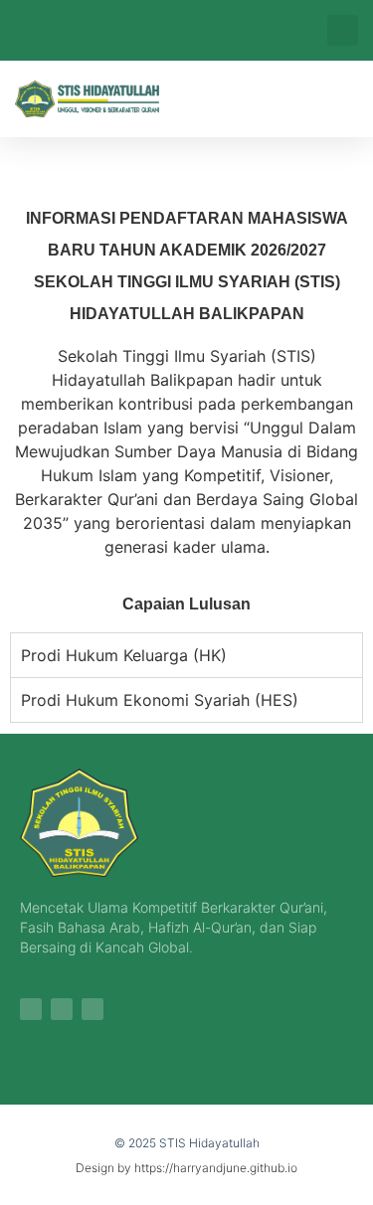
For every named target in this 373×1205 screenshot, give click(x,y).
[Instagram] (31, 1009)
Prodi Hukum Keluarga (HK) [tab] (124, 655)
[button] (342, 30)
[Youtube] (92, 1009)
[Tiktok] (62, 1009)
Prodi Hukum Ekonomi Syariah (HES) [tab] (159, 700)
